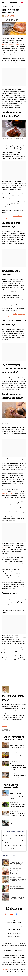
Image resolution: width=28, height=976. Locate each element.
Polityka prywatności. (14, 934)
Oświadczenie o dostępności (14, 927)
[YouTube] (11, 914)
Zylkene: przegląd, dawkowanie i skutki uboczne (13, 835)
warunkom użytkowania (14, 967)
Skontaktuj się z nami (14, 923)
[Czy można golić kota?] (5, 825)
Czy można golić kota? (16, 823)
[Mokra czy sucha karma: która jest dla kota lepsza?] (5, 777)
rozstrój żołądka (6, 564)
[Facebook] (16, 914)
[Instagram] (6, 914)
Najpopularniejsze (14, 820)
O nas (14, 920)
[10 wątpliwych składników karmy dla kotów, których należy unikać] (5, 747)
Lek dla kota (13, 791)
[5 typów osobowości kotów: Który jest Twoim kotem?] (5, 807)
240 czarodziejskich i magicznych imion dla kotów (14, 845)
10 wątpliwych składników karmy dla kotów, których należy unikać (17, 747)
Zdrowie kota (5, 6)
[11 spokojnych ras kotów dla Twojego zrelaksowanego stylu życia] (5, 816)
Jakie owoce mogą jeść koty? (18, 755)
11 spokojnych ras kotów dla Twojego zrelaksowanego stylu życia (17, 815)
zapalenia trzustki (7, 493)
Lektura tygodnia (14, 773)
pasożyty (4, 547)
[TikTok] (22, 914)
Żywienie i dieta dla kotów (16, 743)
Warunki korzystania (14, 929)
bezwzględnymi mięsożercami (10, 44)
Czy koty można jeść (17, 6)
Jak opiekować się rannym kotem (10, 838)
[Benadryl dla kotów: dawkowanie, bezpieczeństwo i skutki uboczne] (5, 795)
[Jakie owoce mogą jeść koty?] (5, 757)
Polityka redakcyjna (14, 936)
